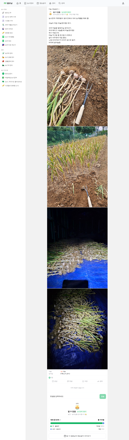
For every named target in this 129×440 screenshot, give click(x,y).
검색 (63, 3)
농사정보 (30, 3)
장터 (53, 3)
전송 (102, 396)
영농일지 (43, 3)
